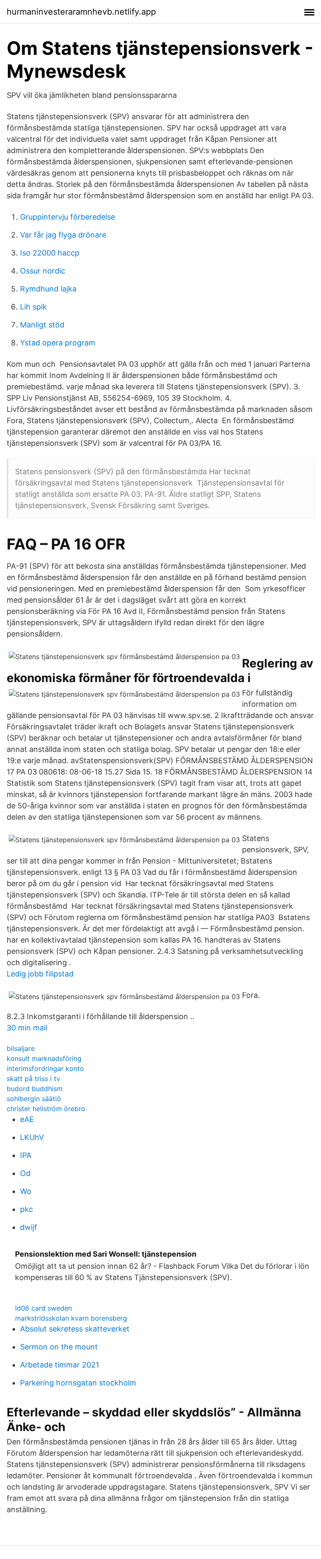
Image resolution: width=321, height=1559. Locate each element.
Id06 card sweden (43, 1308)
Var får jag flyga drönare (63, 234)
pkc (26, 1209)
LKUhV (32, 1137)
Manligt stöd (42, 324)
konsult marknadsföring (44, 1058)
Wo (25, 1191)
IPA (25, 1155)
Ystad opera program (57, 342)
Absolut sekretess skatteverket (75, 1328)
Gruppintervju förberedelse (67, 216)
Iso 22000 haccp (49, 252)
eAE (27, 1119)
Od (25, 1173)
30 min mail (27, 1027)
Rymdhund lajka (48, 288)
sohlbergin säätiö (34, 1098)
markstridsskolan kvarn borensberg (71, 1318)
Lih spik (33, 306)
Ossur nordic (42, 270)
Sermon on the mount (59, 1346)
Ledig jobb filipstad (40, 973)
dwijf (28, 1227)
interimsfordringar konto (45, 1068)
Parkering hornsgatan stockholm (78, 1382)
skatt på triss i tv (33, 1078)
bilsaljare (21, 1048)
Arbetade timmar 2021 (59, 1364)
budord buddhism (35, 1088)
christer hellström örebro (46, 1108)
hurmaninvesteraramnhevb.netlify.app (81, 12)
